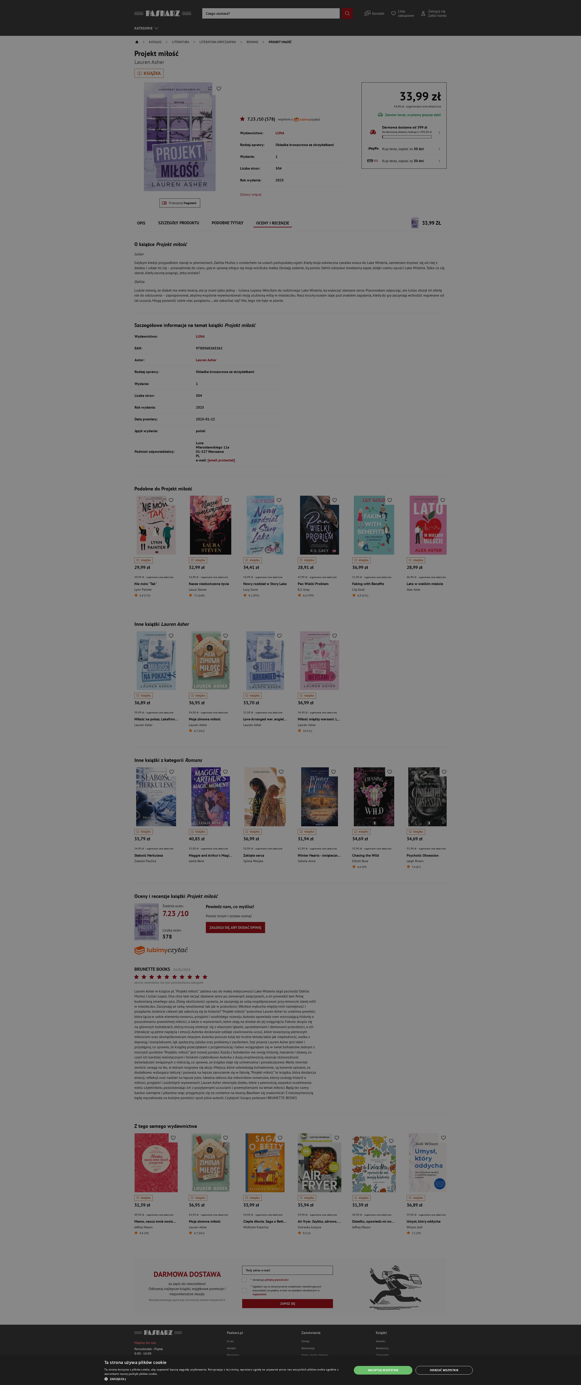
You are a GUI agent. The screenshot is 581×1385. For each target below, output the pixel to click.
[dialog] (290, 1370)
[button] (224, 1379)
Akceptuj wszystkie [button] (383, 1370)
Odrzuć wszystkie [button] (444, 1370)
